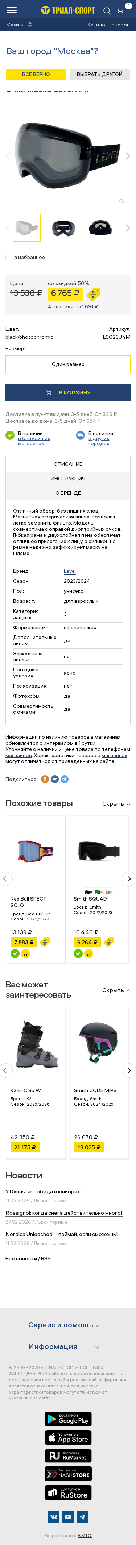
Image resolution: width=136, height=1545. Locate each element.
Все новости (21, 1258)
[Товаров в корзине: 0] (121, 11)
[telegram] (65, 779)
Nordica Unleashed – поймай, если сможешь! (61, 1234)
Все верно (36, 74)
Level (70, 570)
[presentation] (11, 156)
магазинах (114, 755)
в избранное (29, 257)
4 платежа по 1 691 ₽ (73, 306)
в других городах (98, 441)
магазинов (18, 755)
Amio (85, 1535)
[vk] (55, 779)
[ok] (45, 779)
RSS (46, 1258)
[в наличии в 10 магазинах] (15, 953)
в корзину (74, 392)
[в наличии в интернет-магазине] (25, 953)
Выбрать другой (100, 74)
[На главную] (68, 10)
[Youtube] (68, 1517)
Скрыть (113, 803)
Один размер (68, 363)
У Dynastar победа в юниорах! (43, 1191)
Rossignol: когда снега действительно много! (64, 1212)
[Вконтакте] (53, 1517)
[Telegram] (82, 1517)
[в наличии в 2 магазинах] (78, 953)
